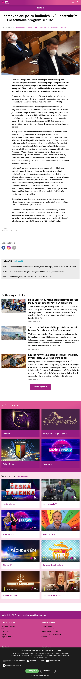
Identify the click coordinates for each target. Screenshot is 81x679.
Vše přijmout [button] (32, 671)
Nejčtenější (18, 261)
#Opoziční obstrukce (58, 28)
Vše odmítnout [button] (48, 671)
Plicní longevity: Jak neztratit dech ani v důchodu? (30, 276)
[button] (40, 675)
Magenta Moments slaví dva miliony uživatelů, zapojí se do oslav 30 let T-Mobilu (43, 267)
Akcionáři (4, 632)
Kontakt (5, 647)
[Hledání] (78, 2)
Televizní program (8, 626)
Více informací (43, 657)
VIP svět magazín (47, 626)
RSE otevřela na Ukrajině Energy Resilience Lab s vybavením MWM (37, 271)
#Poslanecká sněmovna (24, 28)
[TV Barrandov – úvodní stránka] (5, 2)
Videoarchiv (5, 629)
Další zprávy (40, 386)
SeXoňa (44, 637)
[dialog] (40, 663)
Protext (40, 8)
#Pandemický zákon (42, 28)
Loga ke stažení (7, 637)
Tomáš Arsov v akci (48, 629)
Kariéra (4, 634)
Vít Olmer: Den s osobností (51, 634)
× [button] (79, 649)
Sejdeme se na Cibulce (49, 632)
